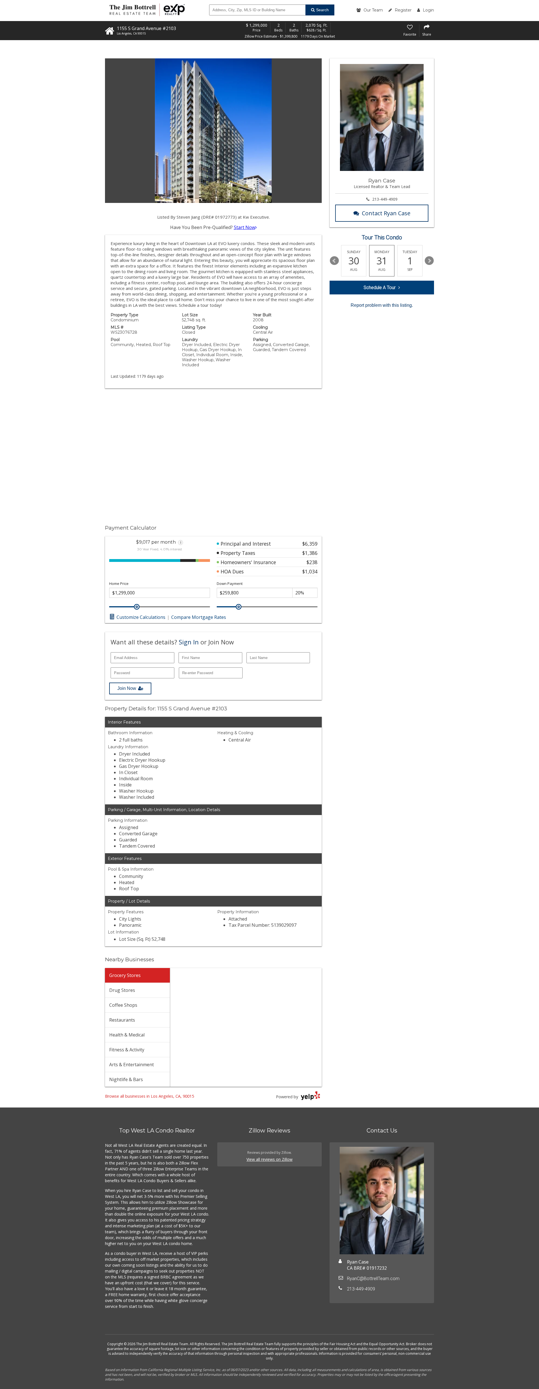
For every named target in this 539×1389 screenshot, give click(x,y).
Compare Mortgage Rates (198, 617)
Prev (334, 260)
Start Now (244, 227)
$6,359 (310, 543)
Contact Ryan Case (386, 213)
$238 (312, 562)
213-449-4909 (385, 199)
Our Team (373, 10)
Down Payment (230, 583)
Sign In (189, 642)
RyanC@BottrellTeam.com (373, 1278)
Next (429, 260)
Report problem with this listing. (382, 305)
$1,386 (310, 553)
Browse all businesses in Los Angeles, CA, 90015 (149, 1096)
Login (428, 10)
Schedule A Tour (380, 287)
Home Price (119, 583)
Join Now (126, 688)
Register (403, 10)
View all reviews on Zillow (269, 1159)
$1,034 (310, 571)
